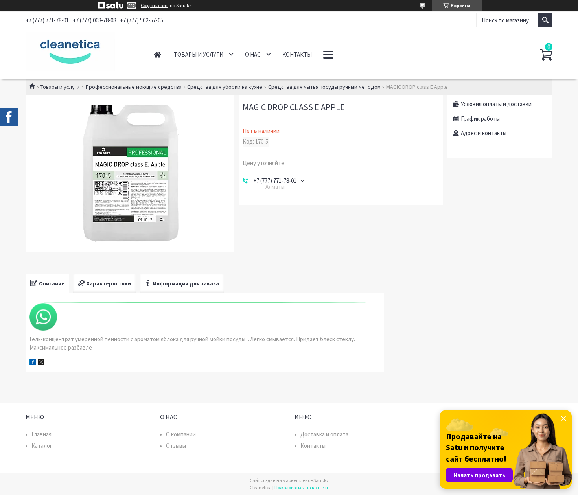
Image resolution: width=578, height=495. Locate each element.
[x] (41, 363)
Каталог (41, 445)
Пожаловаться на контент (301, 487)
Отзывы (176, 445)
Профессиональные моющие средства (134, 86)
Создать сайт (154, 5)
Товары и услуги (198, 54)
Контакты (297, 54)
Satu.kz (321, 480)
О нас (253, 54)
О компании (181, 434)
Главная (157, 54)
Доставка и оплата (324, 434)
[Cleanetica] (81, 50)
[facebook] (32, 363)
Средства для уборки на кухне (224, 86)
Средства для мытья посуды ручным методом (324, 86)
